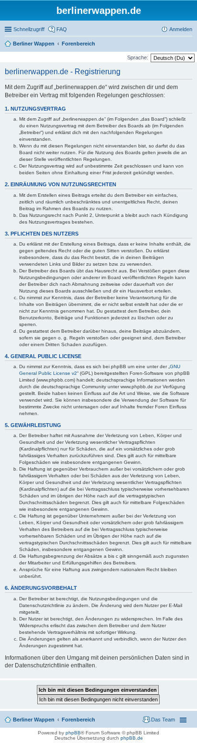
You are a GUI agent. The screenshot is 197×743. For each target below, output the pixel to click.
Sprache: (137, 57)
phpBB (73, 732)
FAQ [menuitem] (61, 29)
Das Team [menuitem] (163, 719)
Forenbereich (78, 719)
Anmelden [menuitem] (180, 29)
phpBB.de (131, 738)
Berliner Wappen (34, 719)
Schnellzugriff (28, 29)
